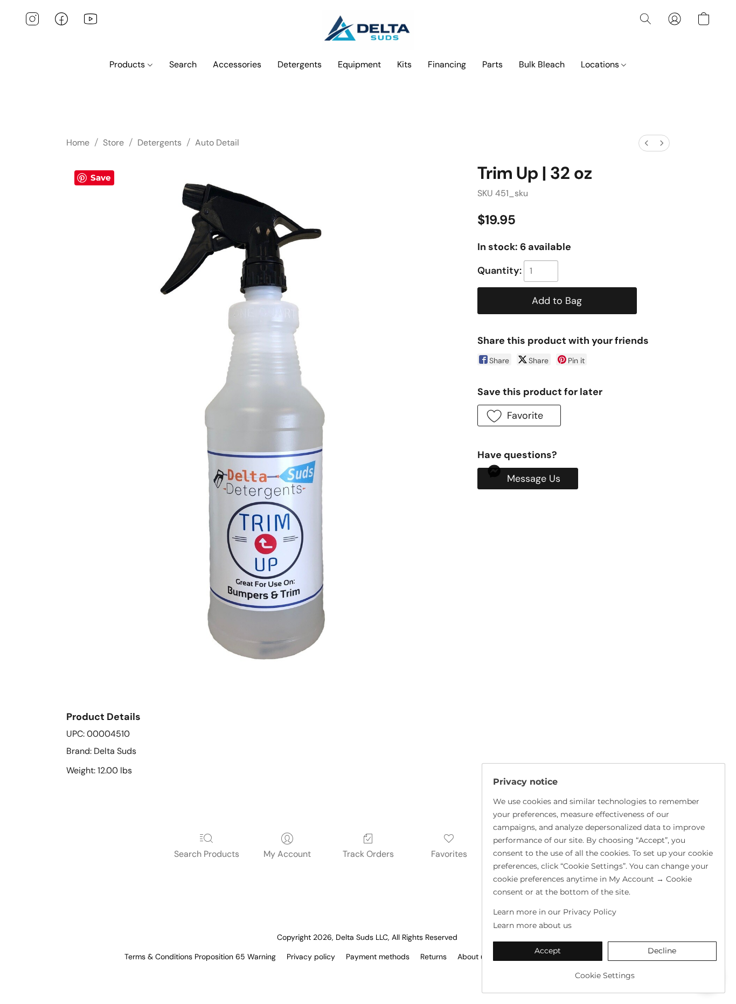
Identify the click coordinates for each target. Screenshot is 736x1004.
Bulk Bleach (542, 64)
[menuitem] (646, 143)
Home (77, 142)
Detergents (299, 64)
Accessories (237, 64)
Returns (433, 956)
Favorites (449, 854)
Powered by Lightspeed (368, 975)
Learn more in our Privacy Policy (554, 912)
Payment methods (377, 956)
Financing (447, 64)
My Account (287, 854)
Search (183, 64)
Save (100, 177)
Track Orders (368, 854)
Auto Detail (217, 142)
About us (473, 956)
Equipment (359, 64)
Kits (404, 64)
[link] (605, 971)
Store (113, 142)
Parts (492, 64)
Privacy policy (311, 956)
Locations (601, 64)
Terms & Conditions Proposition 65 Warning (200, 956)
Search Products (206, 854)
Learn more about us (532, 925)
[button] (368, 29)
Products (128, 64)
